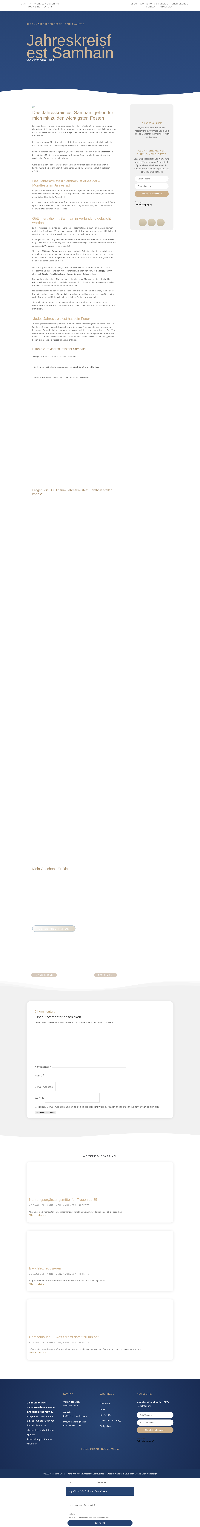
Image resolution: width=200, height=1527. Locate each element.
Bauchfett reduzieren (45, 1268)
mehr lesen (37, 1215)
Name (39, 1075)
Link (81, 897)
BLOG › (31, 24)
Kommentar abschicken (45, 1112)
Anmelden (166, 7)
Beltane (62, 194)
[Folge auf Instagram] (196, 771)
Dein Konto (105, 1403)
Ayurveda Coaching (46, 4)
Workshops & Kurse (153, 4)
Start (24, 4)
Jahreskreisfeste (49, 24)
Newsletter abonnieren (152, 193)
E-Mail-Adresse (45, 1087)
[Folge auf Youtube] (161, 222)
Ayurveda (70, 1205)
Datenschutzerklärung (110, 1420)
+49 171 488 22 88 (72, 1425)
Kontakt (151, 7)
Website (40, 1098)
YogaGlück (37, 1205)
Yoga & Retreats (38, 7)
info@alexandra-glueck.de (75, 1421)
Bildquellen (105, 1426)
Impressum (105, 1414)
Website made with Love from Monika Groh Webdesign (132, 1473)
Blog (134, 4)
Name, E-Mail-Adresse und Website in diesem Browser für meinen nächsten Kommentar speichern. (98, 1106)
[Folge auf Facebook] (196, 763)
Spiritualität (74, 24)
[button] (70, 1482)
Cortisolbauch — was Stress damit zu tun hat (64, 1337)
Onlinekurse (180, 4)
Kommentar (43, 1066)
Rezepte (84, 1205)
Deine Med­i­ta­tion (53, 928)
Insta (41, 953)
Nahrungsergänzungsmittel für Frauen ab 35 (63, 1200)
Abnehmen (54, 1205)
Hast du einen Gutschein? (82, 1505)
